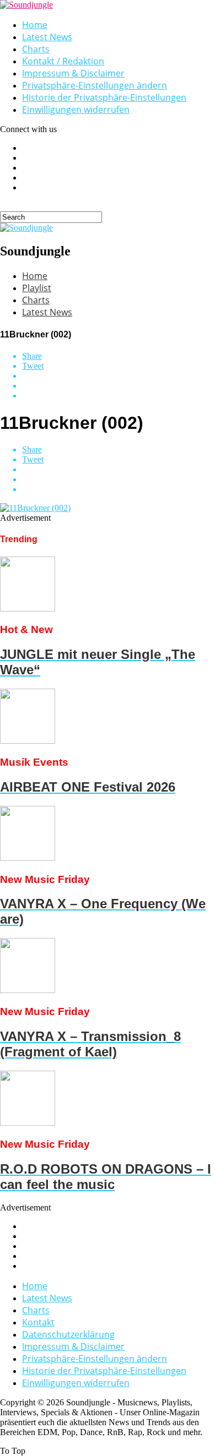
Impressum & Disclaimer (73, 73)
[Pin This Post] (118, 386)
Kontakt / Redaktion (63, 61)
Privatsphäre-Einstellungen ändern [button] (94, 85)
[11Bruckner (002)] (35, 507)
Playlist (36, 288)
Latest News (47, 37)
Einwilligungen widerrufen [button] (76, 109)
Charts (36, 49)
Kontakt (38, 1322)
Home (34, 25)
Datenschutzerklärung (68, 1334)
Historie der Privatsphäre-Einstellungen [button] (104, 97)
